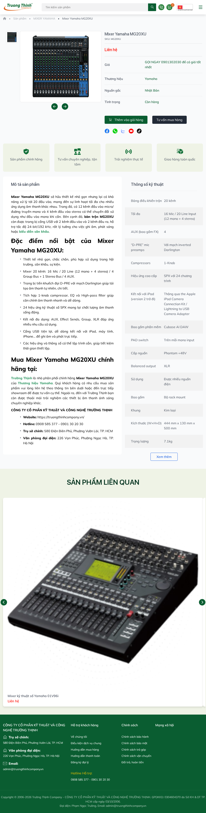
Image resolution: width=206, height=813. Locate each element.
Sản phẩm (19, 18)
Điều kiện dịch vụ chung (86, 743)
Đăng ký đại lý (80, 762)
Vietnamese (185, 9)
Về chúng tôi (79, 737)
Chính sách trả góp (134, 749)
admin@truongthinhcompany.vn (11, 769)
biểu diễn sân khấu (34, 231)
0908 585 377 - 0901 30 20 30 (90, 779)
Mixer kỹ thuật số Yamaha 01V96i (33, 696)
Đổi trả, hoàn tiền (133, 762)
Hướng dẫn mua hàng (85, 749)
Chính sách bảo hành (135, 737)
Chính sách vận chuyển (136, 756)
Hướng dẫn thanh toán (85, 756)
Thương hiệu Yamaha (35, 383)
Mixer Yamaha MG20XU (125, 34)
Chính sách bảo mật (134, 743)
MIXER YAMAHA (44, 18)
